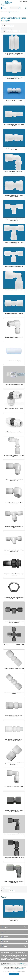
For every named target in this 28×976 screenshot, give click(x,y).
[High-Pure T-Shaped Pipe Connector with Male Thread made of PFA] (14, 540)
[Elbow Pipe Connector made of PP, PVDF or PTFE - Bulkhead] (14, 847)
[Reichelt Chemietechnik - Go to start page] (6, 3)
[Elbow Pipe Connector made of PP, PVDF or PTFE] (14, 824)
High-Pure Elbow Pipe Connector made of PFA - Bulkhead (14, 456)
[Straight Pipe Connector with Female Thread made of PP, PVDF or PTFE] (14, 800)
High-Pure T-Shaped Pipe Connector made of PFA (14, 527)
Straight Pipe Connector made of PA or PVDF (14, 313)
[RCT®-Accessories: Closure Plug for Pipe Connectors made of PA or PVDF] (14, 67)
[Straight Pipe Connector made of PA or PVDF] (14, 303)
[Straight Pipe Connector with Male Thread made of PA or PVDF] (14, 138)
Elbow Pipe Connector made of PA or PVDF (14, 289)
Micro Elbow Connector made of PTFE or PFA (14, 337)
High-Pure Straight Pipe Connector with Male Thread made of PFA (14, 716)
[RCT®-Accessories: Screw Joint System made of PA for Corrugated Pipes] (14, 587)
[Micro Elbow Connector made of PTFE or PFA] (14, 327)
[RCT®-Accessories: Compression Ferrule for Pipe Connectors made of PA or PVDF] (14, 43)
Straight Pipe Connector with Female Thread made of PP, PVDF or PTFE (14, 811)
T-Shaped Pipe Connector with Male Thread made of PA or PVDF (14, 219)
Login (20, 1)
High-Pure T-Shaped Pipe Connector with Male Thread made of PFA (14, 551)
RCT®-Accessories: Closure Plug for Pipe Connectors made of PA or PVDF (14, 78)
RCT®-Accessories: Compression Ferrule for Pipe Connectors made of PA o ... (14, 54)
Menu (4, 8)
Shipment (22, 963)
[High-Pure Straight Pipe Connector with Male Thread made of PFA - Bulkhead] (14, 729)
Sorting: (3, 31)
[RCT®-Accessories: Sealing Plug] (14, 350)
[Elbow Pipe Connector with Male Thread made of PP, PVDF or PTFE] (14, 871)
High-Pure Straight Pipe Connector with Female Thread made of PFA (14, 764)
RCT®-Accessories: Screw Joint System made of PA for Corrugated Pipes (14, 598)
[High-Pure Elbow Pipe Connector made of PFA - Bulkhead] (14, 445)
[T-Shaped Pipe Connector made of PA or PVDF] (14, 256)
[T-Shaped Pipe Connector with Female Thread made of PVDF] (14, 232)
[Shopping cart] (26, 8)
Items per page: (4, 890)
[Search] (19, 8)
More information (20, 968)
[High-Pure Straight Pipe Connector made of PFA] (14, 658)
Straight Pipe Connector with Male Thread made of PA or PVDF (14, 149)
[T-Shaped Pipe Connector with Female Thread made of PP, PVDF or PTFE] (14, 611)
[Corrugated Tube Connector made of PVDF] (14, 374)
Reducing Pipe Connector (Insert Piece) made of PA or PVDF (14, 125)
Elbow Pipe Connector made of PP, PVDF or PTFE (14, 834)
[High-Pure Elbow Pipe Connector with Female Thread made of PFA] (14, 492)
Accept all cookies (14, 974)
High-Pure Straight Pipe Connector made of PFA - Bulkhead (14, 693)
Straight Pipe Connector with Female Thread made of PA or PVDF (14, 196)
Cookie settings (7, 971)
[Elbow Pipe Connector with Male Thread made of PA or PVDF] (14, 161)
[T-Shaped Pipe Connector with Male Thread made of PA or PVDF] (14, 209)
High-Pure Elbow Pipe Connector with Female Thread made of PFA (14, 503)
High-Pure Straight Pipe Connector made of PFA (14, 668)
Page (2, 888)
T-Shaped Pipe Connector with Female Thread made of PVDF (14, 243)
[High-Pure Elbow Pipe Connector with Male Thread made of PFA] (14, 469)
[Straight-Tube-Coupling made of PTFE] (14, 90)
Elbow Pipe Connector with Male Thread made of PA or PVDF (14, 172)
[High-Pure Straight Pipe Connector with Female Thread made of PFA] (14, 753)
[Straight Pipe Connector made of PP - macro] (14, 421)
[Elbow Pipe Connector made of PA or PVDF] (14, 280)
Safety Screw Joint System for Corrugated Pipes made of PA (14, 574)
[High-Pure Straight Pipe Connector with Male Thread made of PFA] (14, 705)
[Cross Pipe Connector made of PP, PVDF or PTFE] (14, 634)
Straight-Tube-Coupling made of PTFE (14, 100)
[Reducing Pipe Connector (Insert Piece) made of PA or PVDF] (14, 114)
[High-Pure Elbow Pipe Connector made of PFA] (14, 776)
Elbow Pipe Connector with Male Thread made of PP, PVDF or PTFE (14, 882)
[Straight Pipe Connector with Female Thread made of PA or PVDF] (14, 185)
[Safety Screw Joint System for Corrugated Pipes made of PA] (14, 563)
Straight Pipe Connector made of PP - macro (14, 431)
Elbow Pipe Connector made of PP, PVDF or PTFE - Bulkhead (14, 858)
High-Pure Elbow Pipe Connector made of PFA (14, 786)
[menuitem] (21, 1)
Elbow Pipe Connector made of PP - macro (14, 408)
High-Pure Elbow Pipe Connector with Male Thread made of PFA (14, 480)
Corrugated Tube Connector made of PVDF (14, 384)
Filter (4, 25)
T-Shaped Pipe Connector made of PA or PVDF (14, 266)
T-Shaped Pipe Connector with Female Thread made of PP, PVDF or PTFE (14, 622)
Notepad (25, 1)
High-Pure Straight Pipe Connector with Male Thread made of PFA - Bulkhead (14, 740)
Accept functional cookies (19, 971)
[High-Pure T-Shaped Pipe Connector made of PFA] (14, 516)
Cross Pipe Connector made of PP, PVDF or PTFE (14, 644)
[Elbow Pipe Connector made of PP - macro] (14, 398)
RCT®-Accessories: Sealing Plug (14, 360)
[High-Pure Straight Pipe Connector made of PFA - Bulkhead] (14, 682)
